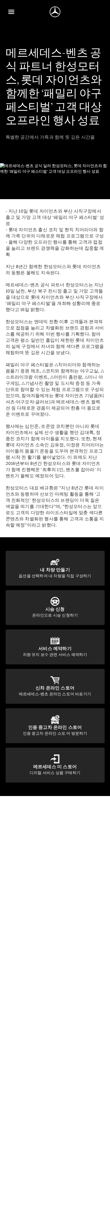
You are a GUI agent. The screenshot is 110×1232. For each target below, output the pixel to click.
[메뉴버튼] (11, 12)
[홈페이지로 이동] (55, 11)
